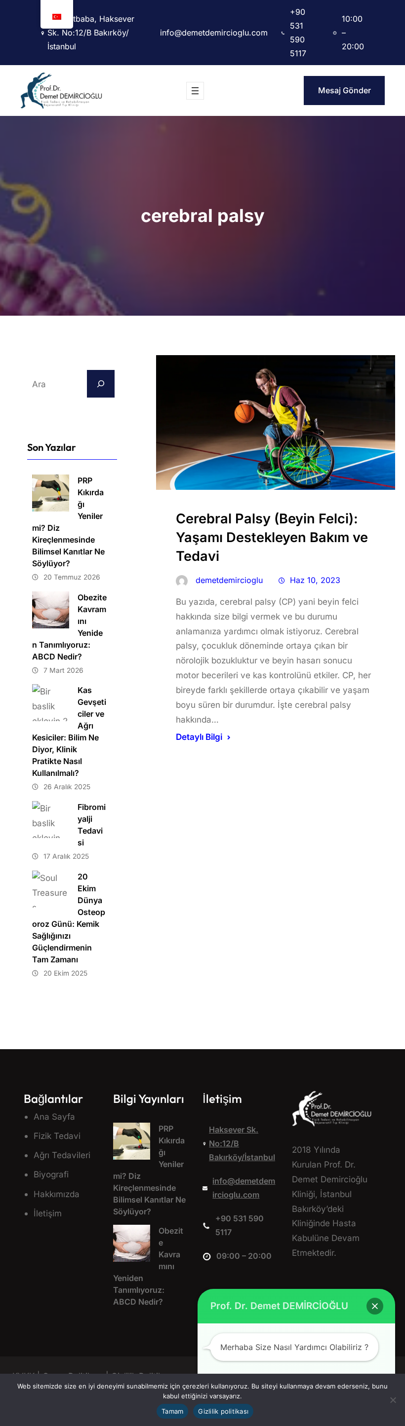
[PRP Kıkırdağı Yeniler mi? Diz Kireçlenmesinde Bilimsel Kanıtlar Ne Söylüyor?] (131, 1143)
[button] (374, 1306)
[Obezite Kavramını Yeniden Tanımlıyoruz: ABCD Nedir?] (131, 1245)
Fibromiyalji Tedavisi (92, 824)
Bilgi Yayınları (148, 1098)
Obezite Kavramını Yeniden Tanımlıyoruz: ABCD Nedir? (69, 626)
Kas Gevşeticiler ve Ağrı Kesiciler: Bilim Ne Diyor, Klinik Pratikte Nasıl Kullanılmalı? (69, 731)
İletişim (48, 1213)
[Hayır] (393, 1400)
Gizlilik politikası (223, 1411)
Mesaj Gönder (344, 90)
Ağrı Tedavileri (62, 1155)
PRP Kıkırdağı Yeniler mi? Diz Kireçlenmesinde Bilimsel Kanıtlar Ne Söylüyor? (68, 521)
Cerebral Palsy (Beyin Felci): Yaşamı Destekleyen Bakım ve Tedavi (272, 537)
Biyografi (51, 1174)
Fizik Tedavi (57, 1136)
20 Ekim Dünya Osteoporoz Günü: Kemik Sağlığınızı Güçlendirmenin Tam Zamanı (68, 918)
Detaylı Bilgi (199, 736)
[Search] (101, 384)
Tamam (172, 1411)
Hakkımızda (57, 1194)
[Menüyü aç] (195, 91)
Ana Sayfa (54, 1116)
